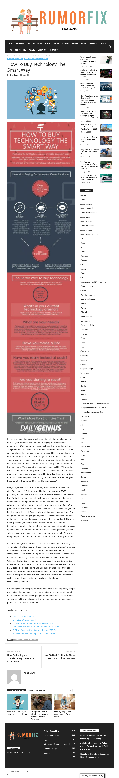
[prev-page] (70, 690)
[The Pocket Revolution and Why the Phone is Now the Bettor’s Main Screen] (106, 165)
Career (83, 269)
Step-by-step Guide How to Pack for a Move (62, 714)
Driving (83, 308)
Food (47, 43)
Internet (83, 421)
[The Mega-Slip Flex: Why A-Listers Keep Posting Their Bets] (106, 178)
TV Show (84, 507)
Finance (83, 334)
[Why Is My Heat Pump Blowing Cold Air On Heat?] (106, 152)
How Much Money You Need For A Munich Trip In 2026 (88, 126)
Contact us (53, 50)
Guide (82, 377)
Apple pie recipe (87, 226)
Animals (83, 195)
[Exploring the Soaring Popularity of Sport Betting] (106, 140)
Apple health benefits (89, 213)
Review (83, 477)
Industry (83, 399)
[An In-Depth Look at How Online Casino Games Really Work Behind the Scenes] (106, 73)
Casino (83, 273)
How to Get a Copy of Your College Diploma (17, 712)
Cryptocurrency (86, 286)
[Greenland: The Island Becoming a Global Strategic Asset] (106, 86)
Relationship (85, 473)
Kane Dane (14, 75)
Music (103, 43)
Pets (10, 50)
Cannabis (84, 260)
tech (24, 640)
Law (82, 438)
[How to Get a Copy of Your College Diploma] (17, 702)
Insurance (84, 416)
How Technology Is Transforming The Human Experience (21, 658)
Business (20, 43)
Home (11, 43)
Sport (82, 490)
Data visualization (32, 59)
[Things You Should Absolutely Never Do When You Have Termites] (41, 702)
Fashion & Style (87, 325)
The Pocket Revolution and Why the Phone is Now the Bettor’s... (89, 165)
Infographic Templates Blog (91, 412)
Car (28, 43)
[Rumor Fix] (59, 20)
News (82, 460)
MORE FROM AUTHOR (36, 690)
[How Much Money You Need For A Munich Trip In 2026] (106, 128)
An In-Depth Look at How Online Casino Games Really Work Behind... (88, 73)
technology (32, 640)
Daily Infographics (20, 56)
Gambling (84, 356)
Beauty (83, 243)
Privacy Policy (14, 771)
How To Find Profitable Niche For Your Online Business (59, 657)
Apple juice (85, 217)
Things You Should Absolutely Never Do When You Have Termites (40, 715)
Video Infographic (87, 516)
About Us (42, 50)
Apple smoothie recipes (90, 234)
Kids (82, 429)
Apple (82, 200)
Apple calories (86, 204)
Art (81, 239)
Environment (85, 321)
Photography (85, 468)
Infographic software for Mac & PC (94, 408)
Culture (83, 291)
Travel (32, 50)
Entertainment (86, 317)
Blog (82, 247)
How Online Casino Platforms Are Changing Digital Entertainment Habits (89, 114)
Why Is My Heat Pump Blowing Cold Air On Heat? (89, 151)
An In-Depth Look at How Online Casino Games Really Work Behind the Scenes (95, 746)
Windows (84, 520)
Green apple (85, 373)
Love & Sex (85, 447)
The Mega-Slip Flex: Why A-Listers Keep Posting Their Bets (88, 177)
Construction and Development (93, 282)
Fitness (83, 338)
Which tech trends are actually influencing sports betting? (88, 60)
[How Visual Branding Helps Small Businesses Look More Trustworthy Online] (106, 99)
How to (44, 59)
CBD (82, 278)
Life (81, 442)
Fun (82, 347)
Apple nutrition (86, 221)
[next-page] (73, 690)
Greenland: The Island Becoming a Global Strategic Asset (89, 85)
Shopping (84, 481)
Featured (84, 330)
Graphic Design (86, 369)
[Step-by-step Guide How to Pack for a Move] (64, 702)
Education (37, 43)
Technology (20, 50)
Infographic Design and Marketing (94, 403)
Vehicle (83, 512)
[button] (110, 47)
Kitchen (83, 434)
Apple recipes (86, 230)
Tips (82, 499)
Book (82, 252)
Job (81, 425)
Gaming (56, 43)
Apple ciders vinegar (89, 208)
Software (84, 486)
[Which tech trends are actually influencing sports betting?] (106, 60)
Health (75, 43)
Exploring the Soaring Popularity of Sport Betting (89, 139)
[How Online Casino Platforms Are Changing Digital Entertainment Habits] (106, 114)
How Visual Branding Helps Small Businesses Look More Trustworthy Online (89, 100)
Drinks (83, 304)
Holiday (83, 386)
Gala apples (85, 351)
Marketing (93, 43)
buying (17, 640)
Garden (65, 43)
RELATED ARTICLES (17, 690)
